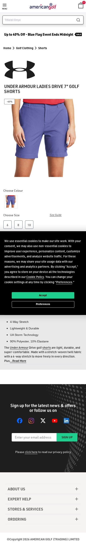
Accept (43, 295)
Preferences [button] (64, 282)
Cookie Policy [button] (35, 277)
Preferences (43, 304)
